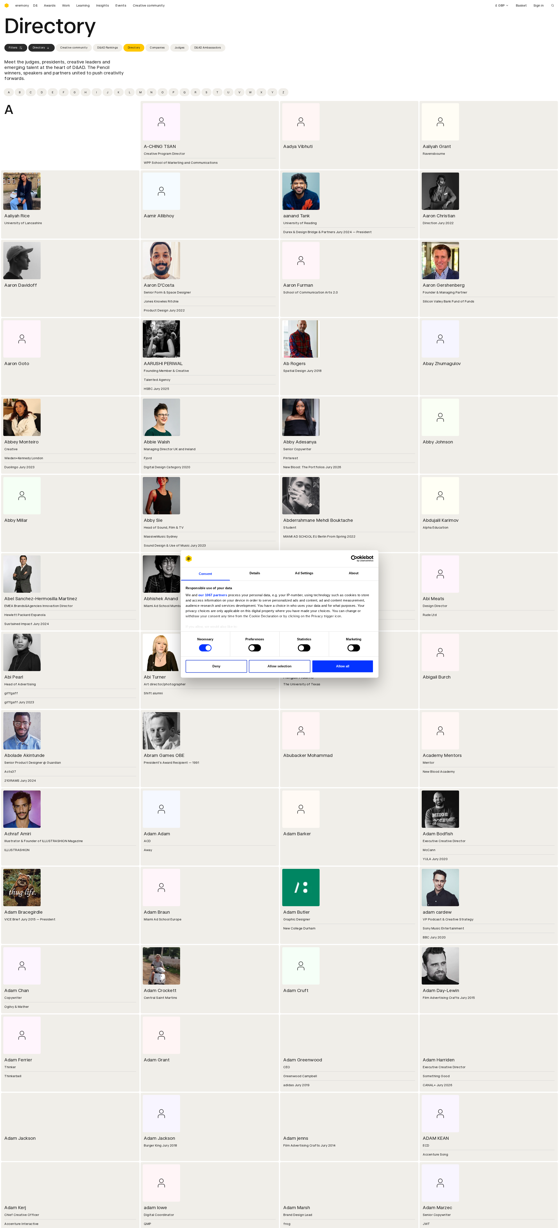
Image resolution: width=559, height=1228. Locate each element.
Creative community (149, 5)
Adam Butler (296, 912)
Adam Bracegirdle (23, 912)
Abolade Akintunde (24, 755)
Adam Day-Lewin (441, 990)
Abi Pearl (13, 677)
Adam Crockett (160, 990)
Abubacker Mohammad (308, 755)
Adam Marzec (437, 1207)
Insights (102, 5)
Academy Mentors (442, 755)
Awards (50, 5)
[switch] (254, 648)
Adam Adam (157, 833)
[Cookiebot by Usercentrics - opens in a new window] (354, 558)
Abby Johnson (438, 442)
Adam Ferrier (18, 1059)
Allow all (342, 666)
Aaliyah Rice (17, 215)
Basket (521, 5)
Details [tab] (255, 573)
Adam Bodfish (438, 833)
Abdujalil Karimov (441, 520)
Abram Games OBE (164, 755)
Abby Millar (16, 520)
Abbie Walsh (157, 442)
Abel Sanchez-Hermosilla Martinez (40, 598)
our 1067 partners (212, 595)
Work (66, 5)
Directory (39, 47)
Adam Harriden (439, 1059)
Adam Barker (297, 833)
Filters (13, 47)
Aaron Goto (16, 363)
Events (121, 5)
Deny (216, 666)
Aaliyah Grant (437, 146)
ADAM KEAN (436, 1138)
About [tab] (353, 573)
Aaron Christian (439, 215)
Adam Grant (157, 1059)
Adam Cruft (295, 990)
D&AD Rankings (107, 47)
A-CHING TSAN (160, 146)
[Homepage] (6, 5)
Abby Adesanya (300, 442)
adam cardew (437, 912)
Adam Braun (157, 912)
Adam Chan (16, 990)
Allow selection (279, 666)
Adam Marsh (296, 1207)
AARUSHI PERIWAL (163, 363)
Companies (157, 47)
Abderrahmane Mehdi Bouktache (318, 520)
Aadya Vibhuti (298, 146)
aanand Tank (296, 215)
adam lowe (155, 1207)
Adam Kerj (15, 1207)
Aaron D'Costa (159, 285)
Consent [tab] (205, 574)
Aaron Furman (298, 285)
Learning (83, 5)
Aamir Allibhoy (159, 215)
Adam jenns (295, 1138)
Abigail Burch (437, 677)
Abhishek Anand (161, 598)
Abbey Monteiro (21, 442)
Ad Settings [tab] (304, 573)
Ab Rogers (294, 363)
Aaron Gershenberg (444, 285)
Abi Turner (155, 677)
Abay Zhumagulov (442, 363)
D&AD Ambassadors (207, 47)
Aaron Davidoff (20, 285)
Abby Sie (153, 520)
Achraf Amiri (17, 833)
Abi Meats (433, 598)
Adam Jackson (20, 1138)
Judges (180, 47)
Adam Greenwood (302, 1059)
